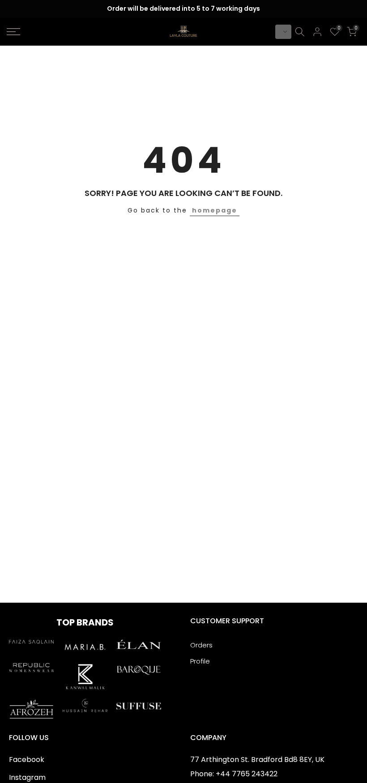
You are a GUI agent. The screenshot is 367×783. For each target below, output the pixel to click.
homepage (214, 210)
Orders (201, 645)
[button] (283, 32)
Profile (200, 661)
